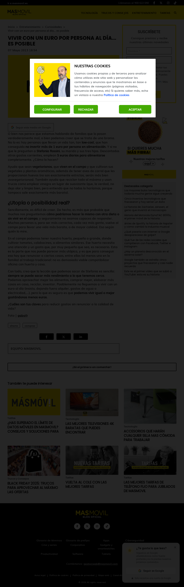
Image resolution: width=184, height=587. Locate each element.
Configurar (52, 109)
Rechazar (85, 109)
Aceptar (135, 109)
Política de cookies (116, 95)
